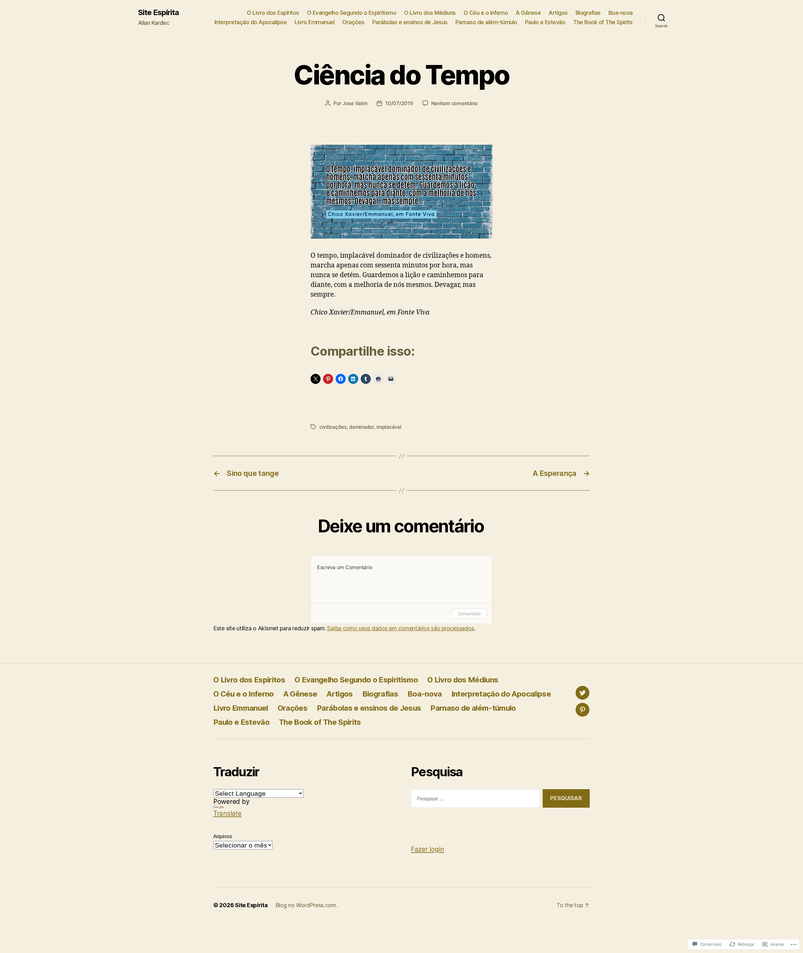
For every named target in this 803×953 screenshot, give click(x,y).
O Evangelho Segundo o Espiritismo (351, 12)
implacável (388, 427)
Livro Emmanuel (314, 22)
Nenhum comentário (454, 103)
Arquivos (222, 836)
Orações (353, 22)
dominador (361, 427)
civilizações (333, 427)
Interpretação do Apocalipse (251, 22)
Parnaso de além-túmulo (486, 22)
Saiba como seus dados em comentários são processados (400, 628)
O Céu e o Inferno (486, 12)
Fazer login (427, 849)
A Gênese (528, 12)
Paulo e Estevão (545, 22)
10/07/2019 (399, 103)
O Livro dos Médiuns (430, 12)
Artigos (558, 12)
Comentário (469, 613)
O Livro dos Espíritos (273, 12)
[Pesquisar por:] (474, 799)
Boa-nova (621, 12)
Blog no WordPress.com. (306, 905)
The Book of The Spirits (603, 22)
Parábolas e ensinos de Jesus (410, 22)
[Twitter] (582, 693)
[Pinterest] (582, 710)
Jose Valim (355, 103)
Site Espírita (158, 12)
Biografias (588, 12)
